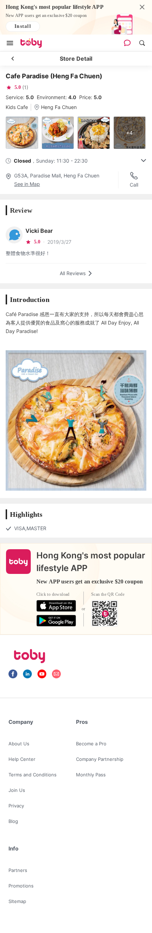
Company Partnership (99, 759)
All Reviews (73, 273)
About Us (18, 743)
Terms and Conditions (32, 774)
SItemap (17, 901)
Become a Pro (91, 743)
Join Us (16, 790)
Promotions (21, 886)
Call (134, 185)
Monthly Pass (91, 774)
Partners (17, 870)
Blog (13, 821)
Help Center (21, 759)
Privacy (16, 805)
